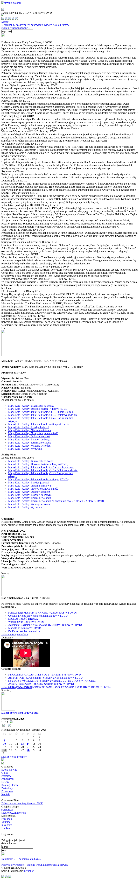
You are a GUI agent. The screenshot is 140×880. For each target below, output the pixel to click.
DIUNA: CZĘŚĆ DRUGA (23, 618)
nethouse (29, 870)
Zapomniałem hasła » (30, 858)
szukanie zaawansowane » (15, 27)
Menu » (5, 21)
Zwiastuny (7, 788)
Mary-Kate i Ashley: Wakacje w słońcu (29, 445)
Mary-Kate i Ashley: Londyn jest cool (28, 427)
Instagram (6, 824)
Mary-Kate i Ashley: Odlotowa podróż (29, 436)
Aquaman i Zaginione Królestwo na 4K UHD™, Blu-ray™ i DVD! (45, 624)
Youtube (5, 821)
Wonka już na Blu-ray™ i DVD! (26, 621)
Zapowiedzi (37, 24)
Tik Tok (5, 828)
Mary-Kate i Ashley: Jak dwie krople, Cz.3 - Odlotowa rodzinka (43, 414)
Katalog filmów (60, 24)
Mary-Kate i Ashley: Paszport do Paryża (30, 439)
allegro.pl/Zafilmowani (13, 812)
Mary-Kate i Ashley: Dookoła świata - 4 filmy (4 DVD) (38, 408)
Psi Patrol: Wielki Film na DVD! (25, 631)
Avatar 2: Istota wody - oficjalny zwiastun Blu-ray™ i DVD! (41, 683)
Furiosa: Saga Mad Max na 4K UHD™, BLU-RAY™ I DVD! (42, 612)
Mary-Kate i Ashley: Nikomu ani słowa (29, 430)
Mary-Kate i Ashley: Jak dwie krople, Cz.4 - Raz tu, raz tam (40, 418)
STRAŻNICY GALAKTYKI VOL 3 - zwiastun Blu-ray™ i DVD (44, 674)
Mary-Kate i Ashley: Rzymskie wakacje (29, 442)
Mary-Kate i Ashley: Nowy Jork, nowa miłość (33, 433)
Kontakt (5, 794)
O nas (16, 24)
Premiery (25, 24)
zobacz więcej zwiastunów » (16, 687)
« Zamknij (6, 24)
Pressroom (7, 791)
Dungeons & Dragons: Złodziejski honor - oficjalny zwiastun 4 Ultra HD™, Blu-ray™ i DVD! (59, 686)
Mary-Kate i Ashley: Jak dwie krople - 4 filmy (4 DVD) (38, 424)
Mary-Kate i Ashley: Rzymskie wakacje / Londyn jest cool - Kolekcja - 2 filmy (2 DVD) (56, 500)
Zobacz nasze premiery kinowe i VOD (22, 803)
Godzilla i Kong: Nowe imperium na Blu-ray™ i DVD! (38, 615)
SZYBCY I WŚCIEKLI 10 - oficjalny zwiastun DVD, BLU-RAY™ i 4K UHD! (52, 680)
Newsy (48, 24)
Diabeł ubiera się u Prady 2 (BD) (20, 712)
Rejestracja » (8, 858)
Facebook (6, 818)
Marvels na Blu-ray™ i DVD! (24, 627)
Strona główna (9, 769)
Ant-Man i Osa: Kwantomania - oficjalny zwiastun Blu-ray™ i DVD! (45, 677)
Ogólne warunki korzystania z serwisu (47, 864)
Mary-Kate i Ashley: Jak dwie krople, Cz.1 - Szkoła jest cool (41, 411)
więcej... (12, 421)
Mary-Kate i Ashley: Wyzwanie (25, 448)
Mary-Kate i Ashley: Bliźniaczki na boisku (31, 405)
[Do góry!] (11, 2)
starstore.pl (7, 809)
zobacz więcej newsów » (14, 634)
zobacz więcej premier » (14, 756)
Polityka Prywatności (13, 864)
